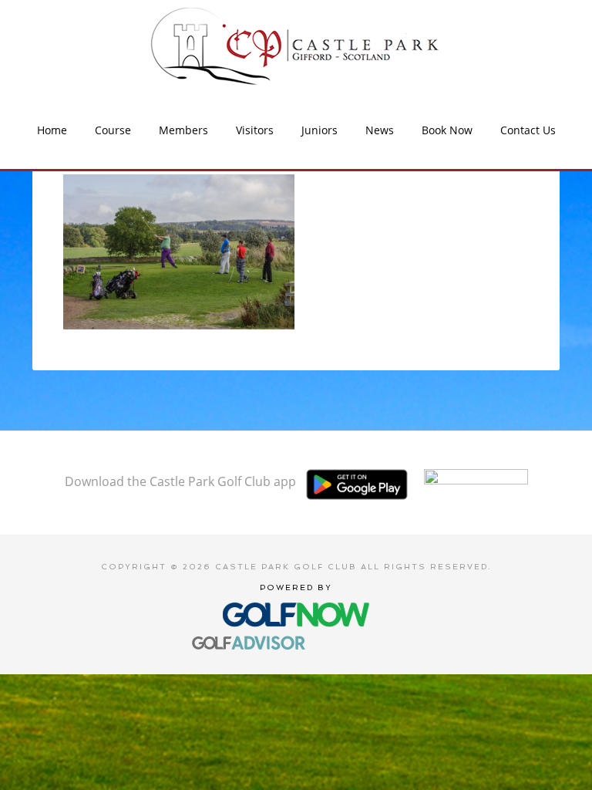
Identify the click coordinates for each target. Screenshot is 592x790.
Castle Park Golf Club (296, 46)
